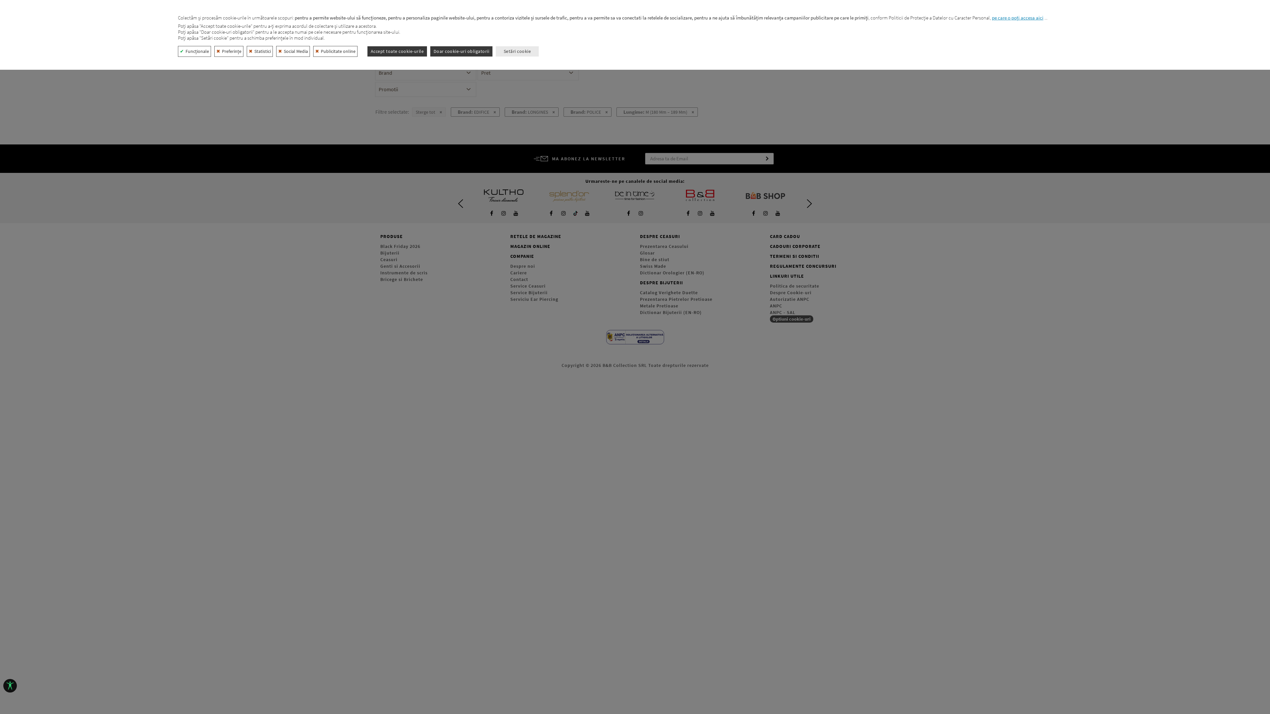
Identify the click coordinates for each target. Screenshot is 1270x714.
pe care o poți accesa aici (1017, 18)
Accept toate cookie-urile (397, 51)
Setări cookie (517, 51)
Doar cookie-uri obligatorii (461, 51)
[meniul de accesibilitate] (10, 686)
